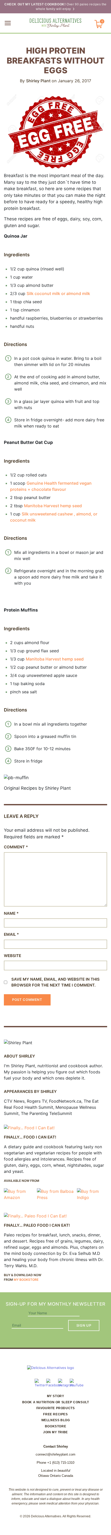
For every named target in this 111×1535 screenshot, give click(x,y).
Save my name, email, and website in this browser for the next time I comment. (55, 982)
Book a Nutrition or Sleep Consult (55, 1402)
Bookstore (55, 1426)
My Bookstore (26, 1280)
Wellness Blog (55, 1420)
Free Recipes (55, 1414)
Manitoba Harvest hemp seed (53, 505)
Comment (16, 847)
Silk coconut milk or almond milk (58, 293)
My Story (55, 1396)
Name (11, 913)
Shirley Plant (39, 80)
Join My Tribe (55, 1432)
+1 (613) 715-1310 (60, 1463)
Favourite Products (55, 1408)
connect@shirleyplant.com (55, 1454)
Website (12, 955)
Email (11, 934)
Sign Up (83, 1325)
